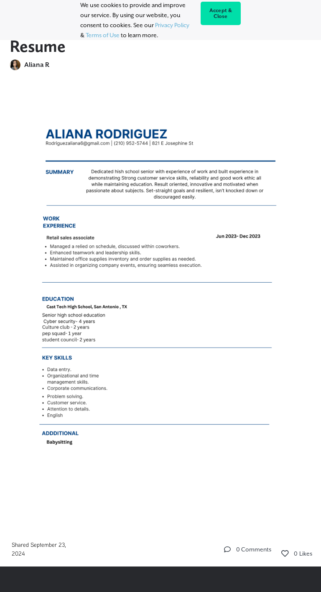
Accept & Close (220, 13)
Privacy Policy (172, 25)
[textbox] (160, 305)
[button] (227, 549)
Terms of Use (103, 35)
